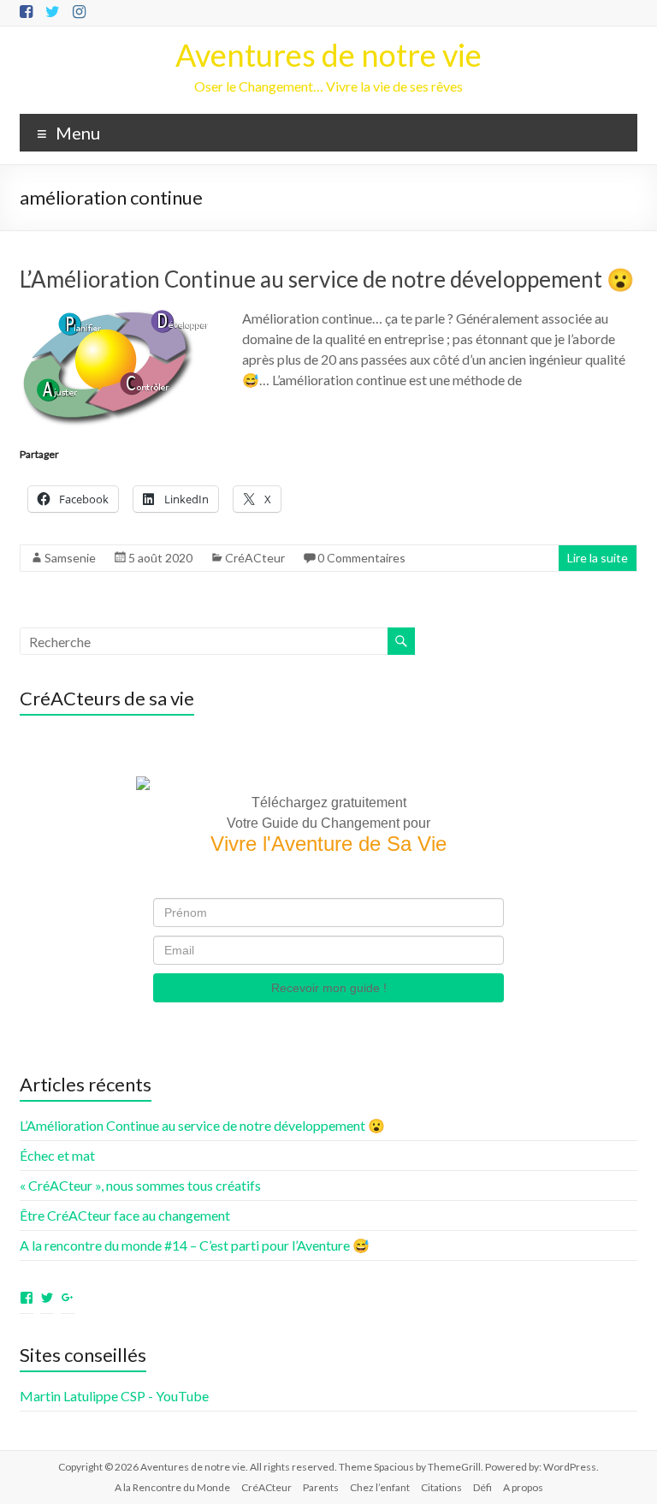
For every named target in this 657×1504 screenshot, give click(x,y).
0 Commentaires (361, 557)
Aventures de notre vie (328, 55)
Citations (441, 1487)
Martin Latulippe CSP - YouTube (114, 1396)
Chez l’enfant (380, 1487)
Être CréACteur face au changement (125, 1215)
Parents (321, 1487)
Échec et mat (57, 1155)
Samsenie (70, 557)
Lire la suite (597, 557)
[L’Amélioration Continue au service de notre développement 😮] (114, 316)
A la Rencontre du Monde (172, 1487)
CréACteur (255, 557)
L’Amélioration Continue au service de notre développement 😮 (327, 279)
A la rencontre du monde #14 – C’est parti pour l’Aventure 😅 (195, 1245)
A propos (523, 1487)
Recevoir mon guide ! (329, 988)
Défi (482, 1487)
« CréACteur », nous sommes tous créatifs (140, 1185)
